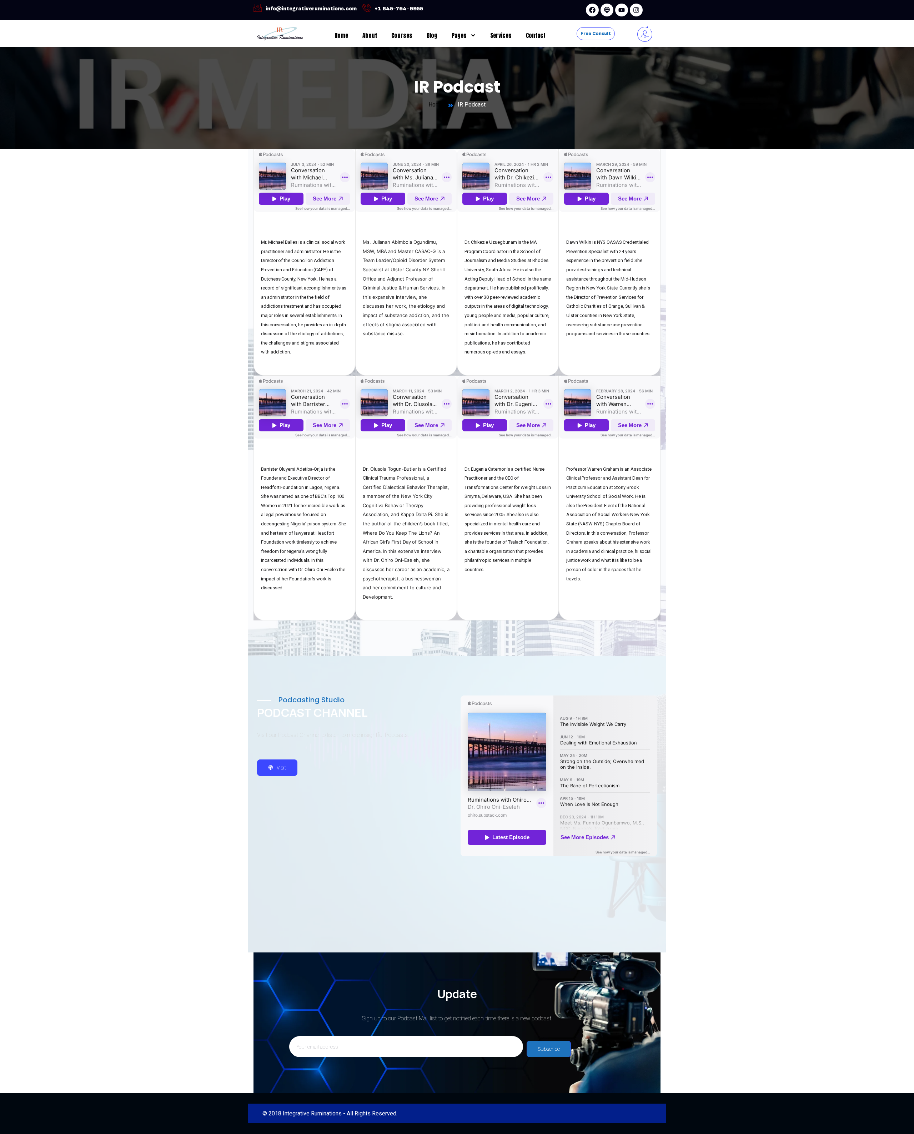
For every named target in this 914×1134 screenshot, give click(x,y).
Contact (536, 35)
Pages (459, 35)
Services (501, 35)
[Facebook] (592, 10)
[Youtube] (621, 10)
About (369, 35)
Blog (432, 35)
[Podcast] (607, 10)
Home (341, 35)
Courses (401, 35)
